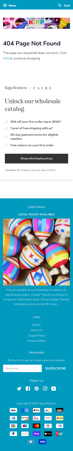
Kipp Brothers (48, 403)
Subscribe (56, 368)
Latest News (36, 207)
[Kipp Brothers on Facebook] (28, 389)
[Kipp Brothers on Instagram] (45, 389)
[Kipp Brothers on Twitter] (19, 389)
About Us (36, 330)
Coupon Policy (36, 335)
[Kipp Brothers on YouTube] (53, 389)
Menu (12, 6)
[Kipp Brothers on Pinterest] (36, 389)
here (6, 58)
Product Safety (36, 341)
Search (36, 325)
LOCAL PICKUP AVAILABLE (36, 214)
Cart (66, 6)
